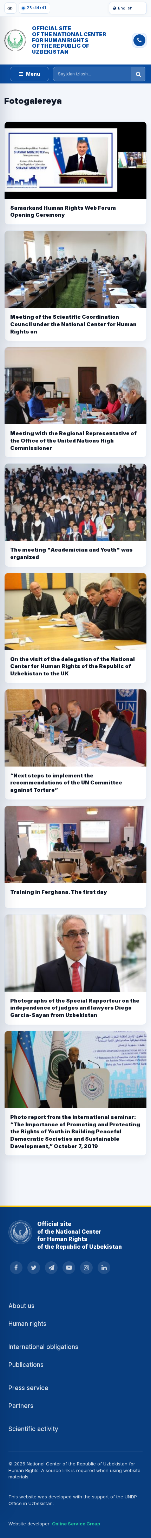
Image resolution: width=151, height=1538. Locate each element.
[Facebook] (16, 1267)
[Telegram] (51, 1267)
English (125, 8)
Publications (26, 1364)
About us (21, 1305)
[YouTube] (69, 1267)
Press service (28, 1387)
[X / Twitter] (33, 1267)
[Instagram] (86, 1267)
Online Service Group (76, 1523)
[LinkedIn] (104, 1267)
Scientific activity (33, 1428)
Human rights (27, 1323)
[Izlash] (138, 74)
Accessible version (10, 8)
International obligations (43, 1346)
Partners (20, 1405)
